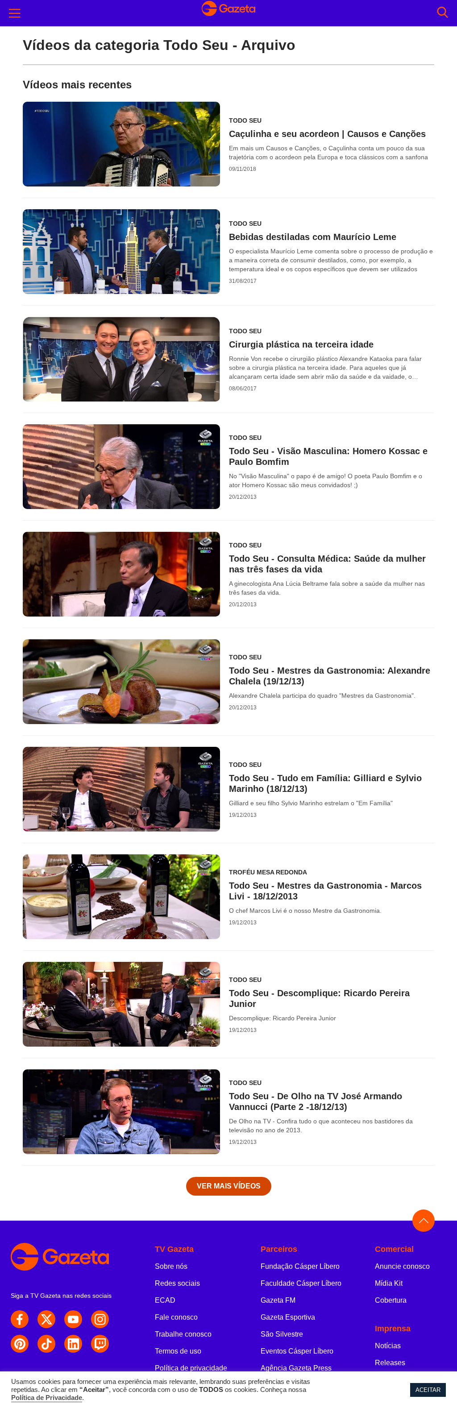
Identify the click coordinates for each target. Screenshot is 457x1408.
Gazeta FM (278, 1300)
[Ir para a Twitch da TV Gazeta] (100, 1344)
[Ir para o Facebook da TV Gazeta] (20, 1319)
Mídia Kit (389, 1283)
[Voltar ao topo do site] (423, 1220)
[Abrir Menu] (15, 13)
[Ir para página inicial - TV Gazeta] (228, 13)
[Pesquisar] (442, 13)
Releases (390, 1363)
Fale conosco (176, 1317)
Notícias (388, 1346)
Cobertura (391, 1300)
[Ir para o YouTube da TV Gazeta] (73, 1319)
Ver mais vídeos (229, 1186)
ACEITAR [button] (427, 1390)
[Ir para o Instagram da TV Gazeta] (100, 1319)
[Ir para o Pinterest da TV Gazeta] (20, 1344)
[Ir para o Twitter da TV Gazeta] (46, 1319)
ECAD (165, 1300)
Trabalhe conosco (183, 1334)
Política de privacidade (191, 1368)
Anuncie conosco (402, 1266)
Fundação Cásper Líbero (300, 1266)
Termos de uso (178, 1351)
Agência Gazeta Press (296, 1368)
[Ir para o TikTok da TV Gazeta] (46, 1344)
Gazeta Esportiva (288, 1317)
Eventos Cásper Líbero (297, 1351)
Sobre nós (171, 1266)
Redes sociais (177, 1283)
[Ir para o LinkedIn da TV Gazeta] (73, 1344)
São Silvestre (282, 1334)
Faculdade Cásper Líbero (301, 1283)
